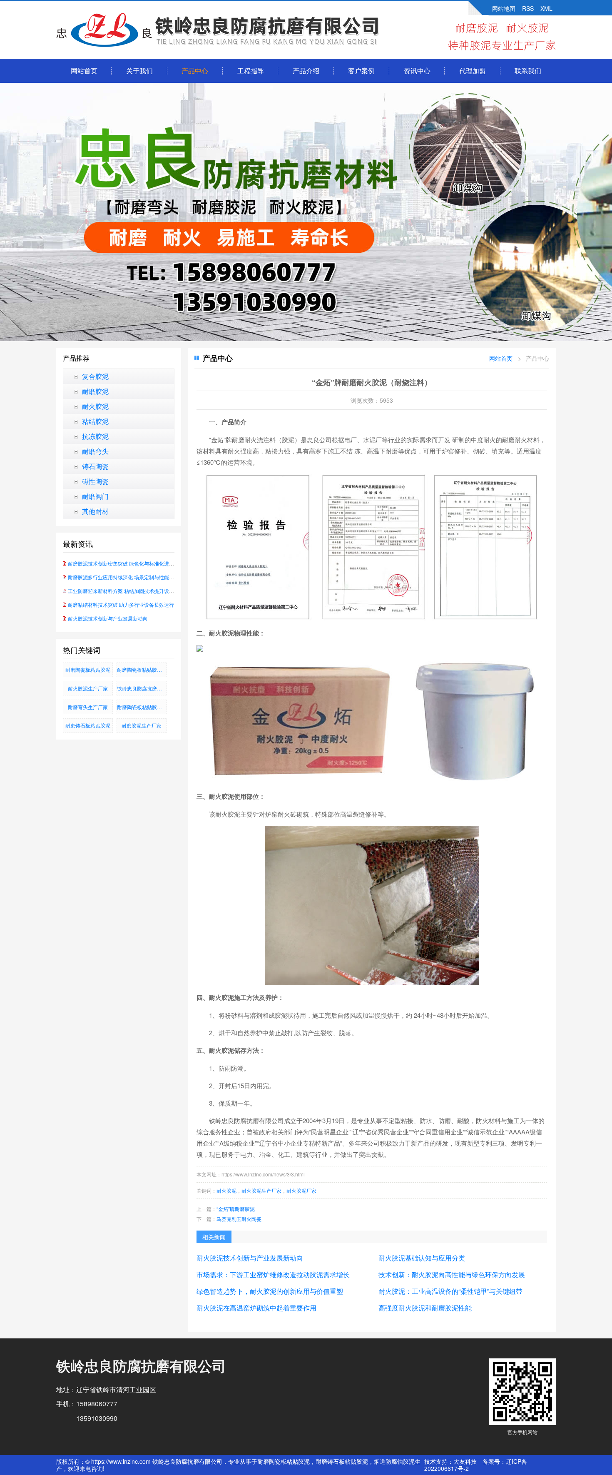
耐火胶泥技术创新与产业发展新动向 (108, 618)
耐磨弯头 (95, 451)
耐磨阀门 (95, 496)
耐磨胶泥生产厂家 (142, 725)
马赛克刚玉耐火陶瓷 (238, 1218)
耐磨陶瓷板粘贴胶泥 (87, 669)
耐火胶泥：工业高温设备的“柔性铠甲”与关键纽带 (450, 1291)
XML (546, 8)
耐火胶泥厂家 (301, 1190)
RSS (528, 8)
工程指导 (250, 70)
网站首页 (84, 70)
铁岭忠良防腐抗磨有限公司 (142, 688)
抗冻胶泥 (95, 436)
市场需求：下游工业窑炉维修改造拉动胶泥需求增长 (273, 1274)
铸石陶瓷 (95, 466)
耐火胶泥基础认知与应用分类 (421, 1258)
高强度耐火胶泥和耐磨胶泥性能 (425, 1308)
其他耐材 (95, 511)
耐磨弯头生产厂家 (88, 706)
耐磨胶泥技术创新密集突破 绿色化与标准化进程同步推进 (131, 563)
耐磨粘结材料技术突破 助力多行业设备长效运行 (121, 604)
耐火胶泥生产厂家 (88, 688)
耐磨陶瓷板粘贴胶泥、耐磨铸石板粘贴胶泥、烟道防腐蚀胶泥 (142, 706)
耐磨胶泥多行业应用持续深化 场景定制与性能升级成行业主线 (136, 577)
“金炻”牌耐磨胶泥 (235, 1208)
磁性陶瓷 (95, 481)
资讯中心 (417, 70)
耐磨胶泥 (95, 391)
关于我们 (139, 70)
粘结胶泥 (95, 421)
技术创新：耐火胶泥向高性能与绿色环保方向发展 (451, 1274)
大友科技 (465, 1461)
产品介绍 (306, 70)
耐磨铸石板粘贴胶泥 (87, 725)
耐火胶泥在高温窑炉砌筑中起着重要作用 (256, 1308)
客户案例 (361, 70)
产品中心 (195, 70)
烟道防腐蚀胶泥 (394, 1461)
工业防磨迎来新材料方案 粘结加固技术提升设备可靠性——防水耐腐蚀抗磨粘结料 (158, 590)
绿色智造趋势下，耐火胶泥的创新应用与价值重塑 (270, 1291)
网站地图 (503, 8)
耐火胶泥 (95, 406)
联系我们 (528, 70)
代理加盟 (472, 70)
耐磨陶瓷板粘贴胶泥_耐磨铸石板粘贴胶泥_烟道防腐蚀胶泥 (142, 669)
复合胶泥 (95, 376)
